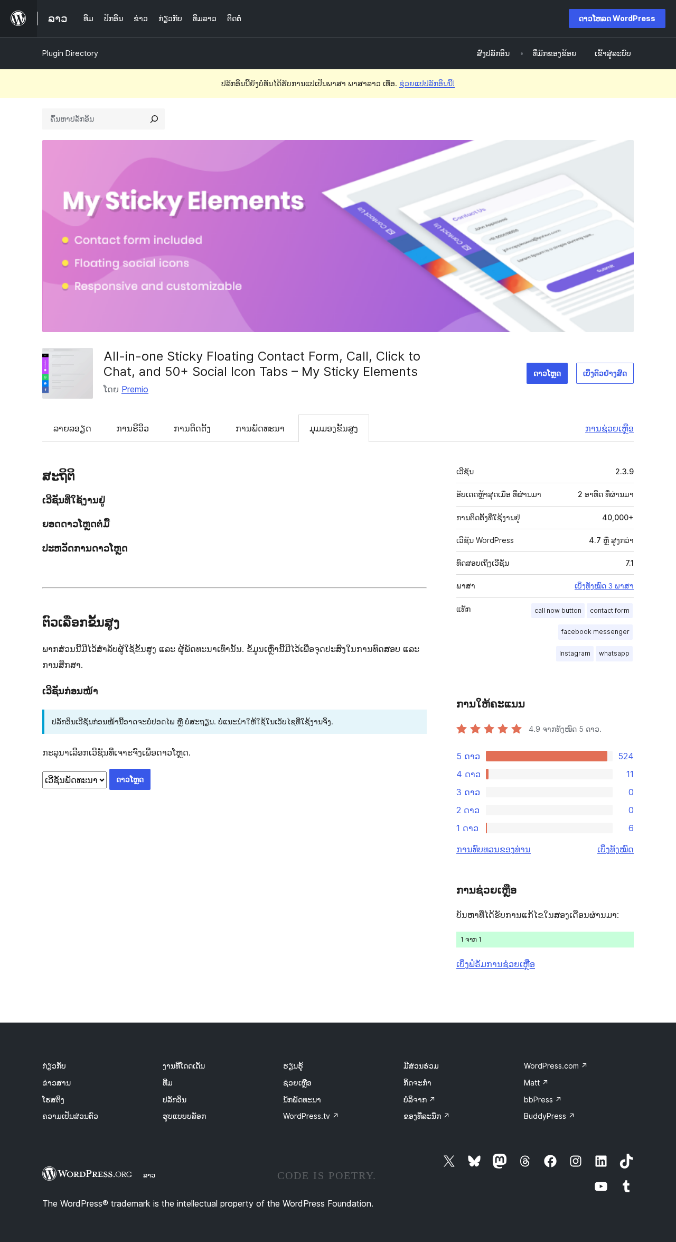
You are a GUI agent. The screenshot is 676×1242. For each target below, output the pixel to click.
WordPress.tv (311, 1115)
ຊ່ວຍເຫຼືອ (297, 1082)
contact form (610, 610)
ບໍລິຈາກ (419, 1099)
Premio (134, 389)
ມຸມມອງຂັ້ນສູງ (333, 428)
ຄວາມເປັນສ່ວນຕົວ (70, 1115)
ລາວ (149, 1175)
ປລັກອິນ (174, 1099)
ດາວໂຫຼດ (547, 373)
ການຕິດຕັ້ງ (192, 428)
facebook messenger (595, 632)
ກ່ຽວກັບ (54, 1065)
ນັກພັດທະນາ (302, 1099)
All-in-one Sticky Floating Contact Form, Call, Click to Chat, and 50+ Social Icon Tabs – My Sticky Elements (262, 363)
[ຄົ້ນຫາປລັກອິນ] (154, 119)
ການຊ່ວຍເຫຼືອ (609, 428)
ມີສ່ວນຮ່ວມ (421, 1065)
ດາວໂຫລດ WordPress (617, 18)
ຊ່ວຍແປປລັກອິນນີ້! (427, 83)
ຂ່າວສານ (56, 1082)
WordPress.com (556, 1065)
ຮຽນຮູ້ (293, 1065)
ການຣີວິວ (132, 428)
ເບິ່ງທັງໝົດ (615, 849)
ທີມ (168, 1082)
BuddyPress (549, 1115)
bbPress (543, 1099)
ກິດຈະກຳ (417, 1082)
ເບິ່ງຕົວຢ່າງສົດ (605, 373)
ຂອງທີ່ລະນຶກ (426, 1115)
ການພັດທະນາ (260, 428)
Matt (536, 1082)
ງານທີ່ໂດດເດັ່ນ (184, 1065)
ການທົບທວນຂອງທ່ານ (493, 849)
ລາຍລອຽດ (72, 428)
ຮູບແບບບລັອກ (184, 1115)
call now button (557, 610)
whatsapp (614, 653)
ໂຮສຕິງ (53, 1099)
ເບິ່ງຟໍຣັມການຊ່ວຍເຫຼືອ (495, 964)
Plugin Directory (70, 53)
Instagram (574, 653)
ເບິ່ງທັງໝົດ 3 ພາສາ (604, 586)
